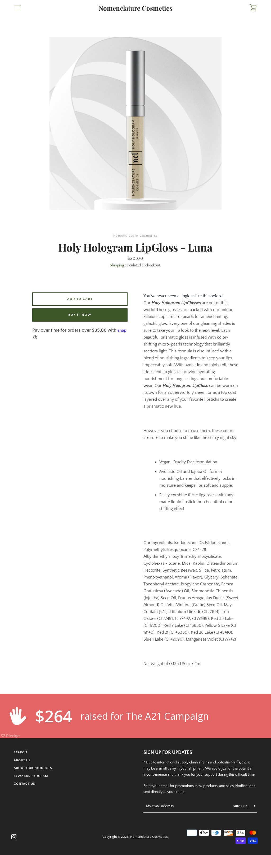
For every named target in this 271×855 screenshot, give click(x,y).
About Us (22, 760)
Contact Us (24, 783)
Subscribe (241, 806)
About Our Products (33, 768)
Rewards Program (31, 776)
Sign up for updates (167, 752)
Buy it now (80, 315)
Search (20, 752)
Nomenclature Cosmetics (135, 8)
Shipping (117, 265)
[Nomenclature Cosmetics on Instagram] (13, 836)
